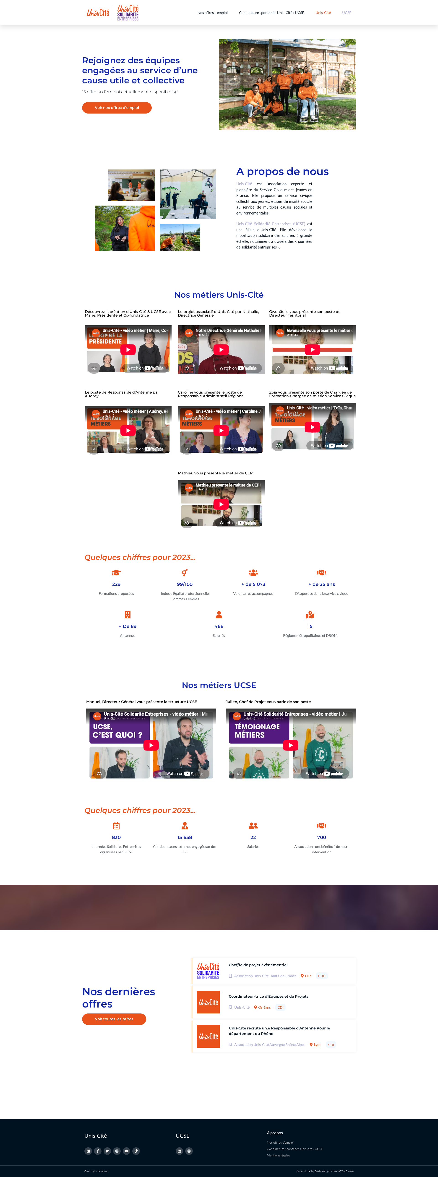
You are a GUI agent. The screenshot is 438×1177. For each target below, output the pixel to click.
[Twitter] (107, 1151)
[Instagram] (117, 1151)
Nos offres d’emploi (213, 12)
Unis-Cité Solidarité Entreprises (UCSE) (270, 223)
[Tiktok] (136, 1151)
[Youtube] (126, 1151)
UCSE (346, 12)
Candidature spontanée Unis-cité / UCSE (295, 1149)
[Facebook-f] (98, 1151)
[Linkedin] (88, 1151)
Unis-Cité (323, 12)
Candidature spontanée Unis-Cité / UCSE (271, 12)
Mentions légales (278, 1155)
